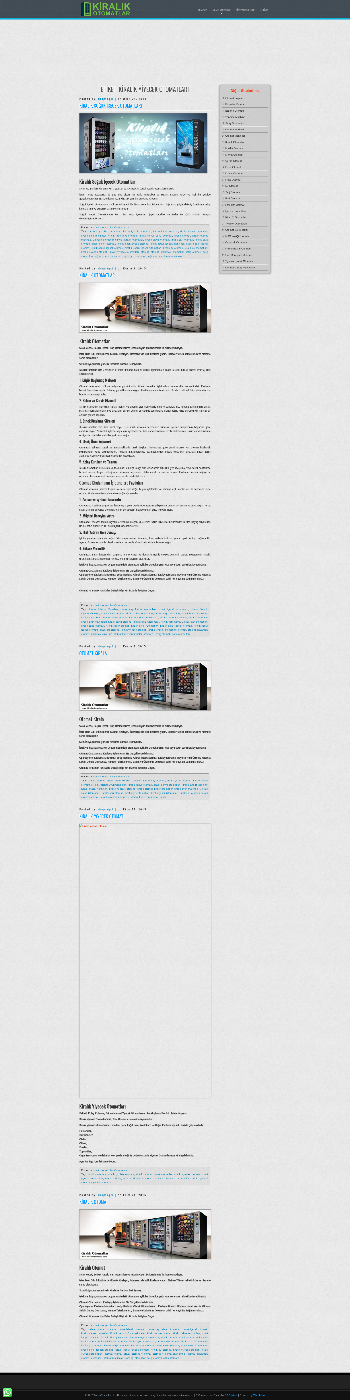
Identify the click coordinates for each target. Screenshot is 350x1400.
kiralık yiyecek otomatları (124, 251)
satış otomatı (193, 251)
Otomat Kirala (93, 653)
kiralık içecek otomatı (195, 1329)
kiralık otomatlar (133, 239)
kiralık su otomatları (196, 247)
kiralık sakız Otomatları (146, 621)
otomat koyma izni (91, 1357)
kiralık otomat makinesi (108, 239)
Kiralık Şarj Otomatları (117, 1345)
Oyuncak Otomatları (236, 242)
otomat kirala (138, 796)
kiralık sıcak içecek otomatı (132, 243)
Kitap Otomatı (233, 179)
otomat (145, 251)
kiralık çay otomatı (154, 780)
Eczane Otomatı (234, 110)
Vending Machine (235, 116)
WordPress (259, 1395)
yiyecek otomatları (101, 1182)
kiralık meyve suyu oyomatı (155, 235)
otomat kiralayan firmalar (128, 633)
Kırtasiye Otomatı (235, 104)
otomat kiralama (133, 1178)
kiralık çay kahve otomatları (104, 231)
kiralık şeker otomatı (103, 243)
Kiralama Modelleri (245, 9)
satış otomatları (181, 633)
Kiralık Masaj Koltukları (194, 613)
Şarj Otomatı (232, 192)
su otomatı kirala (156, 796)
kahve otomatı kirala (100, 780)
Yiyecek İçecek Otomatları (240, 261)
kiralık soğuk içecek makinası (167, 243)
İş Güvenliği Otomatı (237, 236)
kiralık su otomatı (173, 247)
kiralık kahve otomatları (194, 231)
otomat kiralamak (161, 251)
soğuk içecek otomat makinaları (165, 256)
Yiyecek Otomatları (236, 223)
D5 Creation (231, 1395)
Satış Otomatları (234, 123)
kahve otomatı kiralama (102, 1329)
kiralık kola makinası (93, 235)
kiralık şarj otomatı (182, 239)
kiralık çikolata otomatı (121, 1174)
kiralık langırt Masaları (167, 613)
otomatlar (178, 251)
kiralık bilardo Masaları (103, 609)
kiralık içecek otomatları (137, 231)
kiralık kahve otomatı (165, 231)
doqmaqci (105, 98)
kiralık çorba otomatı (179, 780)
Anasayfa (202, 9)
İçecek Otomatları (235, 211)
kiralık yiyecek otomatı (94, 251)
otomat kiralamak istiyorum (96, 633)
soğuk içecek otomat (133, 256)
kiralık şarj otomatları (196, 621)
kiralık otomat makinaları (143, 617)
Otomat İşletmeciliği (236, 229)
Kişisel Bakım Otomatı (238, 248)
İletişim (264, 9)
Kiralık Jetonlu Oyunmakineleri (109, 784)
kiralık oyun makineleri (94, 621)
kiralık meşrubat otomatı (122, 235)
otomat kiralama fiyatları (159, 1178)
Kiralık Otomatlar (222, 9)
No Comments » (119, 227)
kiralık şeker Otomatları (145, 625)
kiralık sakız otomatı (157, 239)
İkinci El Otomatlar (235, 217)
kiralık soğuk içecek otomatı (107, 247)
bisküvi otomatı (97, 1174)
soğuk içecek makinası (107, 256)
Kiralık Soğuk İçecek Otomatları (110, 105)
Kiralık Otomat (93, 1201)
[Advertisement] (175, 52)
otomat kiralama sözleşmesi (169, 1353)
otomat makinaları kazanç (118, 1357)
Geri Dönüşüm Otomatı (238, 254)
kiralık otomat (100, 227)
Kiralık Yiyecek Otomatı (102, 816)
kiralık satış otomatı (92, 625)
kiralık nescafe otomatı (122, 788)
